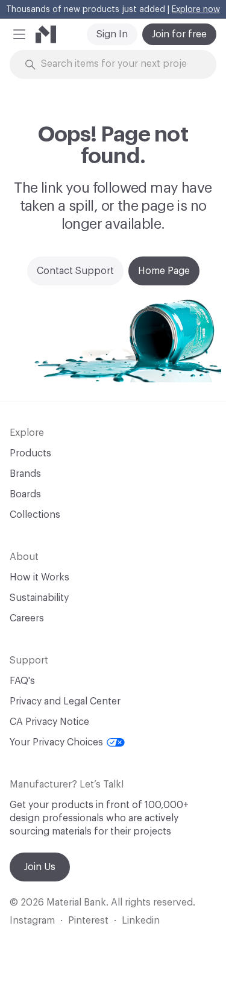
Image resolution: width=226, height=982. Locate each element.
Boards (25, 494)
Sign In (112, 34)
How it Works (39, 577)
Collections (35, 515)
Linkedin (141, 920)
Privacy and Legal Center (65, 701)
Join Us (39, 867)
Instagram (32, 920)
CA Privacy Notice (49, 722)
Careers (27, 618)
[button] (19, 34)
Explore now (196, 9)
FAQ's (22, 681)
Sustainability (39, 598)
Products (30, 453)
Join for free (179, 34)
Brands (25, 474)
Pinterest (88, 920)
